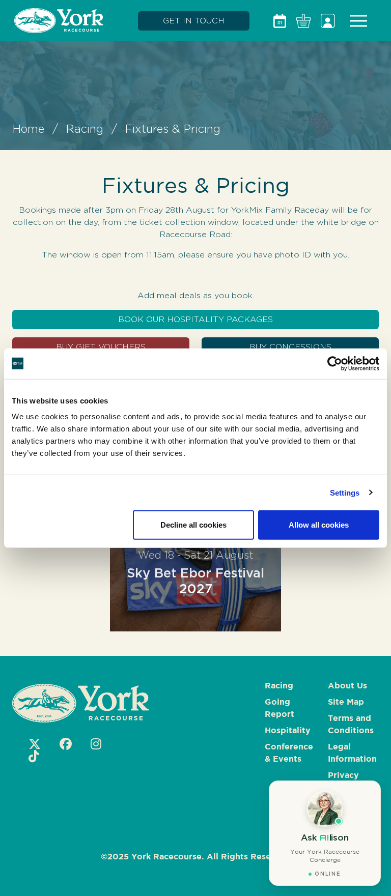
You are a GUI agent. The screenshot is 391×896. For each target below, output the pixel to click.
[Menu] (358, 21)
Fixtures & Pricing (172, 129)
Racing (84, 129)
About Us (347, 686)
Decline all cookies (193, 525)
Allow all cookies (319, 525)
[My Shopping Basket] (303, 21)
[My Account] (328, 21)
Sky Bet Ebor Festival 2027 (195, 572)
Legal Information (352, 753)
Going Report (279, 708)
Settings (345, 492)
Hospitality (288, 731)
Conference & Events (289, 753)
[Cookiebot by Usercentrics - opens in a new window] (334, 363)
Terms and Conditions (351, 725)
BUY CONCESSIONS (290, 346)
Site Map (346, 702)
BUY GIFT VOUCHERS (101, 346)
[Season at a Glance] (279, 21)
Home (28, 129)
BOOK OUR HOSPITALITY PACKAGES (195, 319)
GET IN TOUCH (194, 20)
